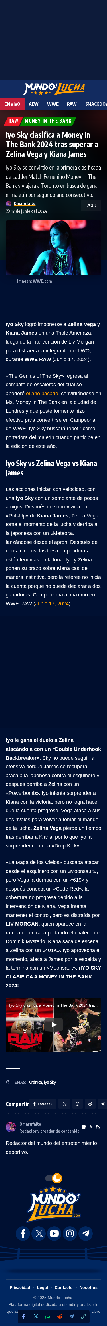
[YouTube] (54, 1233)
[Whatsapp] (48, 1317)
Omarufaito (24, 203)
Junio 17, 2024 (52, 604)
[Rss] (98, 1127)
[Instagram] (70, 1233)
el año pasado (42, 393)
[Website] (83, 1127)
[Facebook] (24, 1316)
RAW (13, 121)
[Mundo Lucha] (53, 89)
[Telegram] (72, 1316)
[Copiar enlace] (84, 1316)
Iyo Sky (50, 1082)
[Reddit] (60, 1316)
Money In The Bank (48, 121)
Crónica (35, 1082)
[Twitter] (36, 1316)
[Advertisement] (53, 39)
